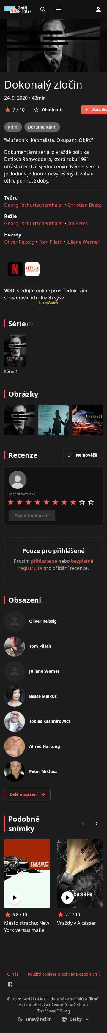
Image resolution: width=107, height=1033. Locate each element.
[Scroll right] (96, 823)
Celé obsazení (24, 794)
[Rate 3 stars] (28, 502)
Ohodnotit (52, 109)
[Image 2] (87, 420)
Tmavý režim (39, 1019)
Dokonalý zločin (43, 84)
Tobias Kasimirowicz (49, 721)
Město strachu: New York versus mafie (26, 926)
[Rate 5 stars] (46, 502)
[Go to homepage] (18, 9)
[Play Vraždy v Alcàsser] (67, 897)
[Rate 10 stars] (90, 502)
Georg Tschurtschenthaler (33, 205)
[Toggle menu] (58, 9)
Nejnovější (86, 455)
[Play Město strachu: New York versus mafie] (14, 897)
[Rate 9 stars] (82, 502)
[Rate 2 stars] (19, 502)
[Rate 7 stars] (64, 502)
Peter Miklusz (43, 771)
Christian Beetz (84, 205)
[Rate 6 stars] (55, 502)
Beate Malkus (43, 696)
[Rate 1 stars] (10, 502)
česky (76, 1019)
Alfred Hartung (44, 746)
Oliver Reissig (19, 242)
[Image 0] (19, 420)
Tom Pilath (50, 242)
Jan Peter (77, 223)
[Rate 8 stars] (73, 502)
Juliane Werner (83, 242)
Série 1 (11, 371)
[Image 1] (53, 420)
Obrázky (23, 394)
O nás (13, 974)
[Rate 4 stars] (37, 502)
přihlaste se (44, 561)
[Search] (43, 9)
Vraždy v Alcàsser (76, 923)
